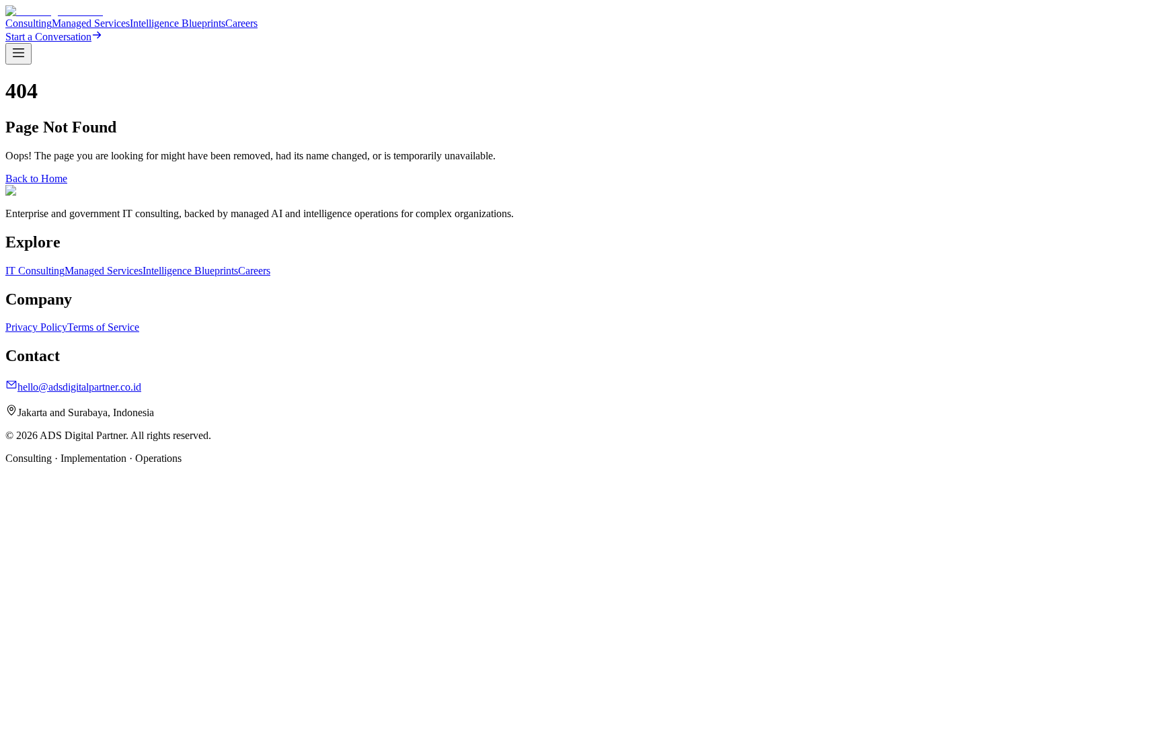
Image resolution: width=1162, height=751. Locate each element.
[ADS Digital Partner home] (54, 11)
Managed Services (91, 23)
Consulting (28, 23)
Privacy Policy (36, 327)
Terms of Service (103, 327)
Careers (241, 23)
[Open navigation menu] (18, 54)
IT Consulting (35, 270)
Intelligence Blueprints (177, 23)
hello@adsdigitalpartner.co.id (79, 387)
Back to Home (36, 178)
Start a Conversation (48, 36)
